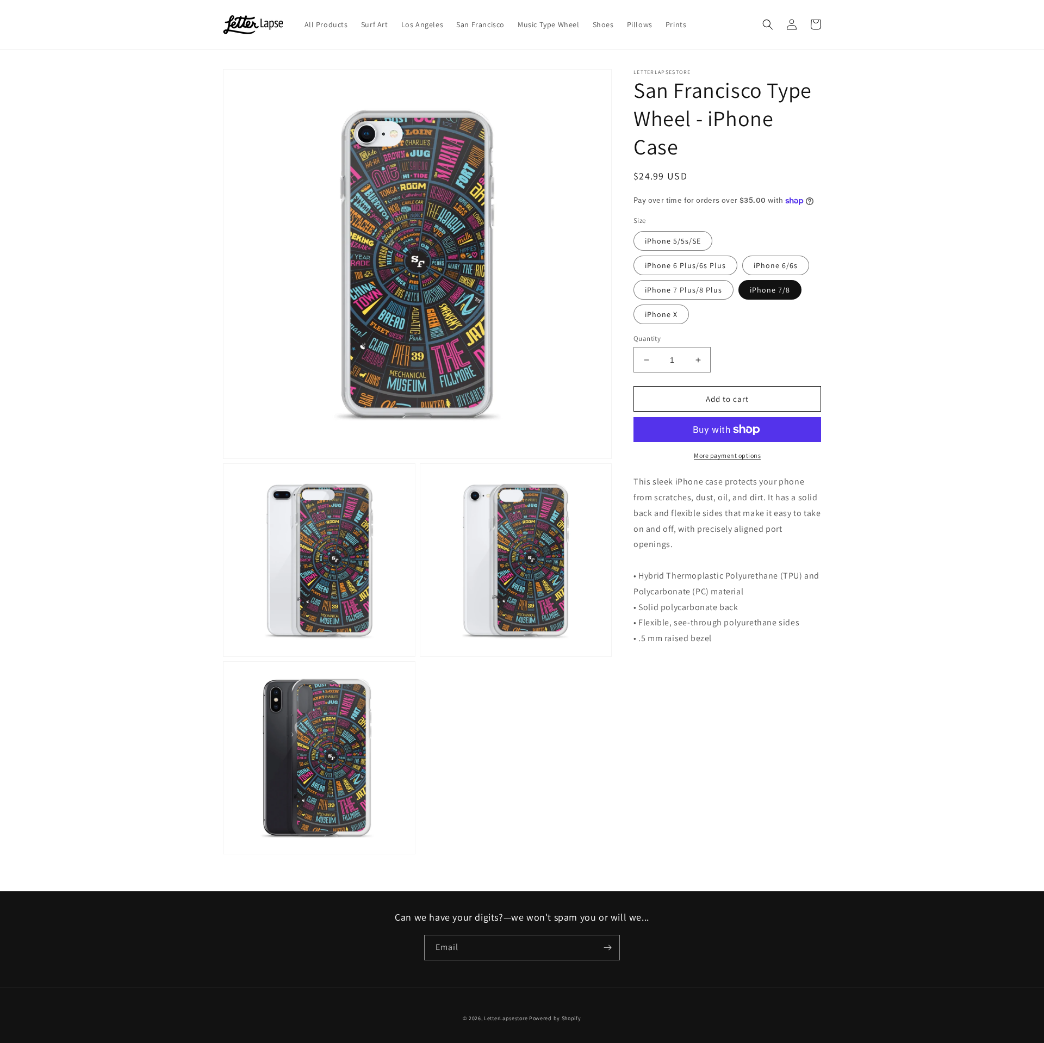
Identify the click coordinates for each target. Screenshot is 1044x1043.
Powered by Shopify (555, 1018)
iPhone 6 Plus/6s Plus (685, 265)
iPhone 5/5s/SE (673, 241)
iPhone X (661, 314)
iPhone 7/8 (770, 290)
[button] (768, 24)
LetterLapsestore (505, 1018)
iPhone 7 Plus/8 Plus (683, 290)
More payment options (727, 455)
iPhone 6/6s (776, 265)
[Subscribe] (607, 947)
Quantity (647, 338)
